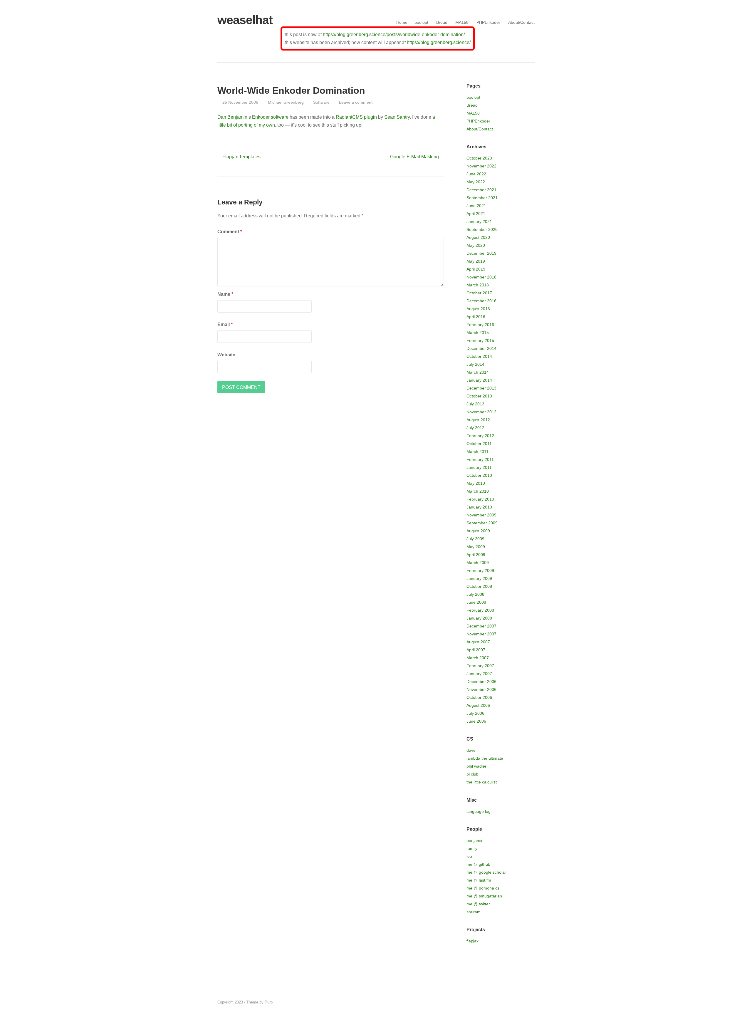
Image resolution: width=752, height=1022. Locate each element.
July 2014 (475, 364)
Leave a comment (355, 102)
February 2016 (480, 324)
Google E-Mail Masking (414, 156)
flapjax (472, 941)
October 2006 (479, 697)
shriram (473, 911)
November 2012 (481, 412)
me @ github (478, 864)
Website (226, 354)
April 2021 (475, 213)
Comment (229, 231)
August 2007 (478, 642)
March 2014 (477, 372)
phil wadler (476, 766)
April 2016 (475, 316)
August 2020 (478, 237)
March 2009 (477, 562)
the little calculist (481, 782)
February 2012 (480, 435)
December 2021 (481, 189)
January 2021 (479, 221)
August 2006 (478, 705)
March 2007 (477, 657)
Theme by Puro (259, 1002)
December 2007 (481, 626)
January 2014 (479, 380)
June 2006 (476, 721)
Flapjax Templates (241, 156)
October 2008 (479, 586)
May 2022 (475, 181)
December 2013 (481, 388)
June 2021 (476, 205)
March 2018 (477, 285)
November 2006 (481, 689)
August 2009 (478, 530)
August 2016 (478, 308)
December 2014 (481, 348)
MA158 (462, 22)
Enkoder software (270, 117)
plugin (370, 117)
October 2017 (479, 293)
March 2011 (477, 451)
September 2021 (482, 197)
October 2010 (479, 475)
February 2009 (480, 570)
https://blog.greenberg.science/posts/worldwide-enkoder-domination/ (394, 34)
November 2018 (481, 277)
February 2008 (480, 610)
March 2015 (477, 332)
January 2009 (479, 578)
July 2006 (475, 713)
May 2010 (475, 483)
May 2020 (475, 245)
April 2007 (475, 649)
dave (471, 750)
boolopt (421, 22)
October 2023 (479, 158)
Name (225, 294)
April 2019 (475, 269)
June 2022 (476, 174)
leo (469, 856)
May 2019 (475, 261)
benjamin (475, 840)
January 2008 (479, 618)
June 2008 (476, 602)
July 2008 (475, 594)
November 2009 (481, 515)
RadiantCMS (349, 117)
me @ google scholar (486, 872)
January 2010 (479, 507)
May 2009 (475, 546)
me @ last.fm (478, 880)
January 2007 (479, 673)
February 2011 (480, 459)
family (471, 848)
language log (478, 811)
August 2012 (478, 419)
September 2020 (482, 229)
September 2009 (482, 523)
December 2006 (481, 681)
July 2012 (475, 427)
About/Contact (521, 22)
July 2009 (475, 538)
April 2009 (475, 554)
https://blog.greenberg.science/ (439, 42)
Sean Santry (397, 117)
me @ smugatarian (484, 896)
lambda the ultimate (484, 758)
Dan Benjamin (232, 117)
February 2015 (480, 340)
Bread (441, 22)
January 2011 (479, 467)
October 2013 (479, 396)
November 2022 (481, 166)
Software (321, 102)
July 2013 (475, 404)
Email (225, 324)
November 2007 (481, 634)
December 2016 (481, 300)
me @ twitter (478, 904)
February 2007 (480, 665)
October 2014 (479, 356)
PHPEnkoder (488, 22)
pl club (472, 774)
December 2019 (481, 253)
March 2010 (477, 491)
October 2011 (479, 443)
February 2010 (480, 499)
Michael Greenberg (285, 102)
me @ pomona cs (482, 888)
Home (401, 22)
